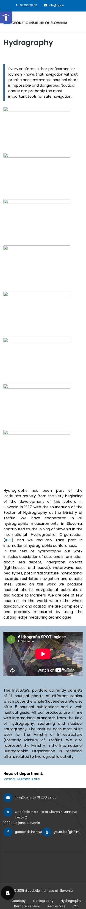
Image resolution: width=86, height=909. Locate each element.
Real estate (56, 906)
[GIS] (35, 21)
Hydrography (71, 900)
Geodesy (18, 900)
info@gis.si (23, 797)
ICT (75, 906)
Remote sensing (27, 906)
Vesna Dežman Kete (21, 779)
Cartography (43, 900)
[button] (6, 17)
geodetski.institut (28, 831)
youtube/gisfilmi (67, 831)
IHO (8, 540)
